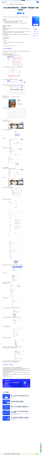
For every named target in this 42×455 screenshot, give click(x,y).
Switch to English (23, 0)
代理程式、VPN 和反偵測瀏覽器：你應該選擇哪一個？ (9, 405)
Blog (4, 4)
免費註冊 (20, 13)
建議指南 (7, 4)
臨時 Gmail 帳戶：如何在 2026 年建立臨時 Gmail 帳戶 (8, 394)
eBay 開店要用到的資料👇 (36, 32)
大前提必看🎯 (35, 28)
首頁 (3, 4)
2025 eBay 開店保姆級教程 (36, 34)
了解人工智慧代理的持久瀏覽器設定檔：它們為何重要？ (9, 416)
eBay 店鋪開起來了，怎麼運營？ (35, 36)
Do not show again (27, 0)
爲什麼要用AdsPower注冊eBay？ (36, 30)
